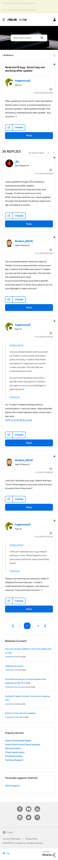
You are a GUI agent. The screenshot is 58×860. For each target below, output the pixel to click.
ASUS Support (12, 785)
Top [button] (8, 853)
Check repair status (14, 752)
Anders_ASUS (16, 345)
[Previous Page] (13, 626)
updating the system (14, 666)
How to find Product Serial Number (22, 744)
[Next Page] (44, 626)
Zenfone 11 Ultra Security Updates (20, 713)
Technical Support (14, 760)
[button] (9, 127)
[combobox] (29, 38)
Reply (29, 135)
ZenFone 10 (11, 657)
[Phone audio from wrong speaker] (48, 153)
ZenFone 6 (8, 55)
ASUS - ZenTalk (17, 20)
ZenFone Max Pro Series (16, 687)
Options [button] (54, 55)
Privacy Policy (31, 839)
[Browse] (4, 19)
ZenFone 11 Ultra (13, 717)
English (10, 832)
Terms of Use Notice (12, 839)
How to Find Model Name (18, 740)
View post (15, 397)
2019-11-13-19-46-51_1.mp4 (18, 420)
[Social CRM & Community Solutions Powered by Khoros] (49, 854)
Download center (13, 756)
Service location (13, 748)
